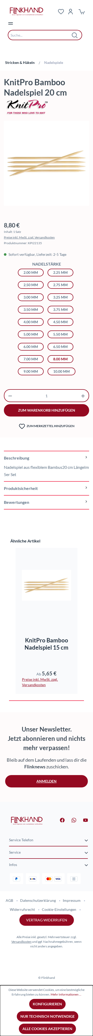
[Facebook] (59, 819)
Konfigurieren (47, 1004)
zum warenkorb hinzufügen (46, 410)
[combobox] (41, 35)
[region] (46, 166)
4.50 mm (60, 322)
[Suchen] (75, 35)
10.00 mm (61, 371)
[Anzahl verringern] (10, 396)
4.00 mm (31, 322)
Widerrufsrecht (22, 909)
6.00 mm (31, 346)
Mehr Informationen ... (66, 994)
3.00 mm (31, 297)
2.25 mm (60, 272)
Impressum (72, 900)
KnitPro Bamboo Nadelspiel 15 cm (46, 644)
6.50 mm (60, 346)
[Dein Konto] (70, 11)
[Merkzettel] (61, 11)
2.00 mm (31, 272)
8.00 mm (60, 359)
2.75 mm (60, 285)
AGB (9, 900)
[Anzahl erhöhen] (83, 396)
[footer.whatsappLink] (70, 819)
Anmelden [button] (46, 781)
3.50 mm (31, 309)
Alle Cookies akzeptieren (47, 1028)
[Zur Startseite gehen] (26, 820)
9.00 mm (31, 371)
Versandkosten (21, 942)
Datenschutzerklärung (38, 900)
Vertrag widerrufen (46, 920)
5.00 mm (31, 334)
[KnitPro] (46, 107)
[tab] (46, 466)
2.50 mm (31, 285)
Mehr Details (49, 613)
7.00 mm (31, 359)
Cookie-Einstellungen (59, 909)
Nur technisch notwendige (47, 1016)
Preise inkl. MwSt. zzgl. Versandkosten (29, 237)
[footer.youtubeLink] (82, 819)
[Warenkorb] (81, 11)
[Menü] (10, 23)
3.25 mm (60, 297)
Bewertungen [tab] (16, 502)
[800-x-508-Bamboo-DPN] (46, 163)
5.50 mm (60, 334)
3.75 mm (60, 309)
